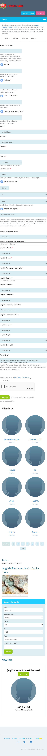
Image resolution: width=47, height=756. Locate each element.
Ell (35, 470)
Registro (41, 13)
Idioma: (37, 738)
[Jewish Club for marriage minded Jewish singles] (23, 5)
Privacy (14, 738)
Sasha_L (35, 532)
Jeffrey (12, 532)
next (22, 548)
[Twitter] (24, 742)
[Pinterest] (31, 742)
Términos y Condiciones (22, 377)
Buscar (33, 38)
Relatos (15, 38)
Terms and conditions (25, 738)
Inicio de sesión (28, 13)
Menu (4, 19)
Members (7, 738)
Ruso (15, 27)
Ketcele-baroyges (12, 439)
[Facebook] (18, 742)
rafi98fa (35, 501)
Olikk (11, 501)
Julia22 (12, 470)
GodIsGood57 (35, 439)
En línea (25, 38)
